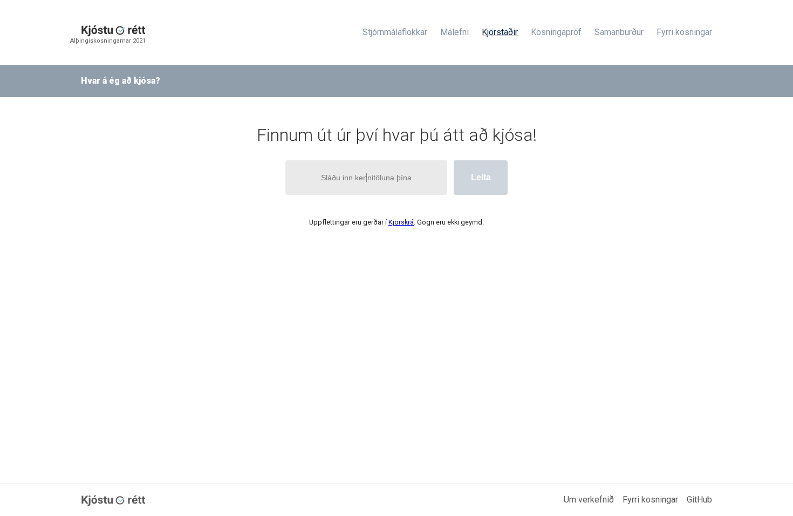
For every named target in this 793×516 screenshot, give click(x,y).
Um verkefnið (589, 499)
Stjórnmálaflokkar (395, 32)
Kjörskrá (401, 222)
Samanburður (619, 32)
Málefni (454, 32)
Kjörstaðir (500, 32)
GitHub (699, 499)
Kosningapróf (556, 32)
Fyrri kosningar (684, 32)
